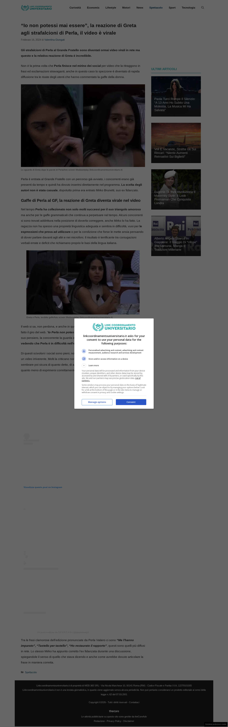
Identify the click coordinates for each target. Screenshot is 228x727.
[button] (114, 365)
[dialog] (114, 363)
